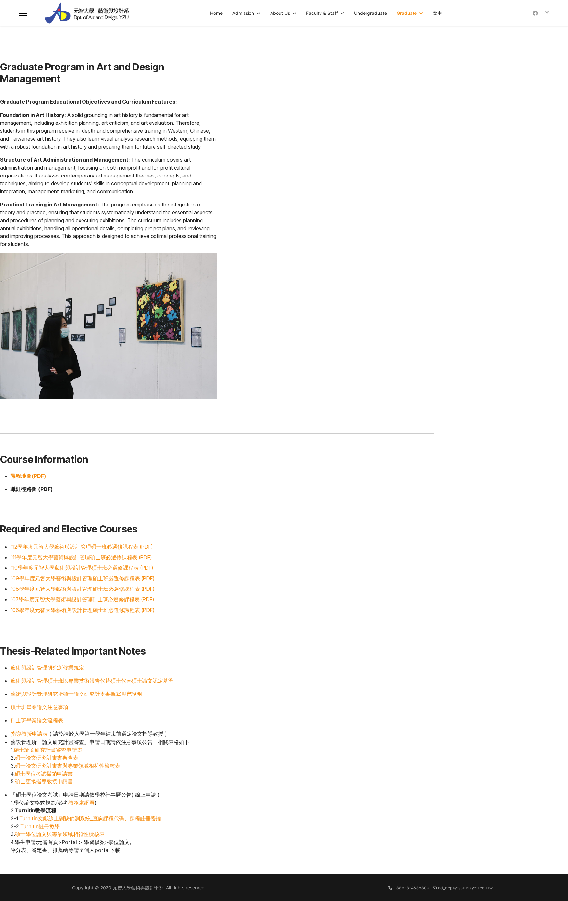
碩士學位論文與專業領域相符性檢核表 (60, 834)
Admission (243, 13)
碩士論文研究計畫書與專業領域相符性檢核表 (67, 765)
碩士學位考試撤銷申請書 (44, 773)
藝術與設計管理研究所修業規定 (47, 667)
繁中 (437, 13)
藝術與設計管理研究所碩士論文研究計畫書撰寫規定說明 (76, 694)
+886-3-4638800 (411, 888)
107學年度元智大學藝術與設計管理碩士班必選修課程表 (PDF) (82, 599)
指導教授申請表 (29, 733)
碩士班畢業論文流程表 (37, 720)
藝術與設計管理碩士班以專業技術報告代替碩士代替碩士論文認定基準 (92, 680)
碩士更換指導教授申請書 (44, 781)
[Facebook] (535, 13)
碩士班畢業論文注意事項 (39, 707)
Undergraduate (370, 13)
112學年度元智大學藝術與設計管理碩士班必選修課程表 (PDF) (82, 546)
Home (216, 13)
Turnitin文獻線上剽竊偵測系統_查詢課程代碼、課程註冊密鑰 (90, 818)
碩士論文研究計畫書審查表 (46, 757)
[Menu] (23, 13)
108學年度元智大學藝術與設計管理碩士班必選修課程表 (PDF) (82, 589)
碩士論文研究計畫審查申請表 (48, 750)
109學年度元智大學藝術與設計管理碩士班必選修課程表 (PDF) (82, 578)
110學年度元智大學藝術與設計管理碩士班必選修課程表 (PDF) (82, 567)
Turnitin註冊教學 (40, 826)
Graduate (407, 13)
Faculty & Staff (322, 13)
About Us (280, 13)
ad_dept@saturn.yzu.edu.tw (465, 888)
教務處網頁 (81, 802)
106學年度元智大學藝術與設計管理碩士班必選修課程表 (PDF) (82, 610)
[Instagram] (547, 13)
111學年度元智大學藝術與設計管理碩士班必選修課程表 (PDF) (81, 557)
